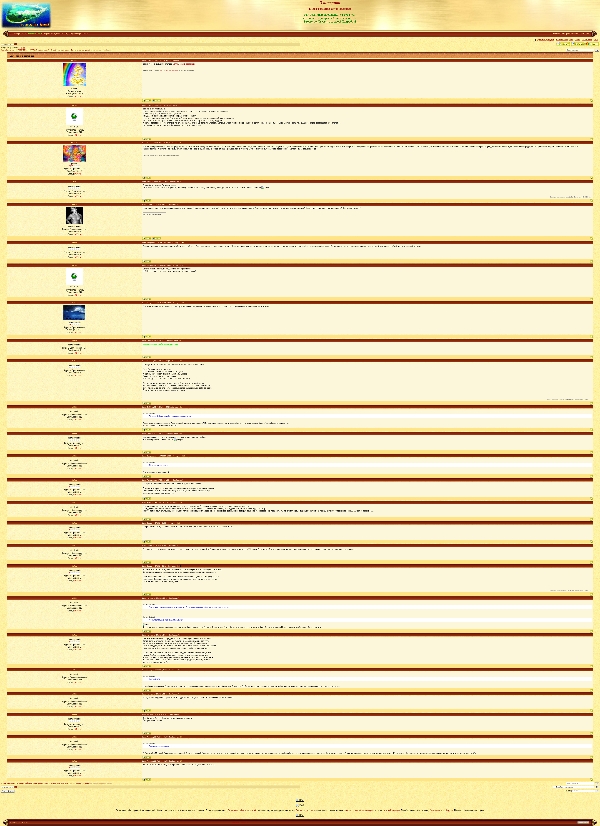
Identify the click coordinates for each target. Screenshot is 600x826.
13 (184, 456)
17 (179, 545)
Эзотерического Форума (441, 810)
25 (181, 761)
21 (180, 670)
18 (179, 566)
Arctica (74, 303)
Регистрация (572, 34)
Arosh (74, 242)
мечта (74, 340)
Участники (587, 39)
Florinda (74, 143)
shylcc (23, 47)
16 (179, 523)
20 (180, 635)
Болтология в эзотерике (80, 50)
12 (181, 433)
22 (180, 694)
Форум (47, 34)
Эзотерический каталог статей (242, 810)
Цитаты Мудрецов (391, 810)
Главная (14, 34)
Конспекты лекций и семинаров (359, 810)
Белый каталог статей (240, 822)
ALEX (74, 407)
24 (181, 737)
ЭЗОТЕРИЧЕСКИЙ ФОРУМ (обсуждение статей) (32, 50)
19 (180, 598)
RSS (588, 34)
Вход (582, 34)
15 (181, 502)
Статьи (22, 34)
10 (181, 361)
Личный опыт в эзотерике (60, 50)
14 (184, 480)
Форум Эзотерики (7, 50)
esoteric (74, 60)
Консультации (57, 34)
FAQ (66, 34)
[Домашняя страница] (156, 100)
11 (181, 407)
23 (180, 714)
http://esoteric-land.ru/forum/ (169, 70)
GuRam (74, 361)
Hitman (74, 204)
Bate (74, 181)
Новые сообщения (564, 39)
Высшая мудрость (304, 810)
